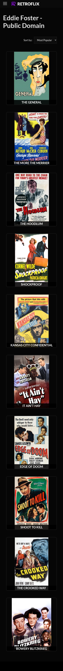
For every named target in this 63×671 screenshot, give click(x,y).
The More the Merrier (31, 163)
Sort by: (28, 40)
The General (31, 102)
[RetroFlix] (25, 4)
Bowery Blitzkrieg (31, 648)
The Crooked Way (31, 588)
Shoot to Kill (31, 527)
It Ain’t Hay (31, 406)
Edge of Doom (31, 466)
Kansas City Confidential (32, 345)
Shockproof (31, 284)
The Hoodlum (31, 224)
